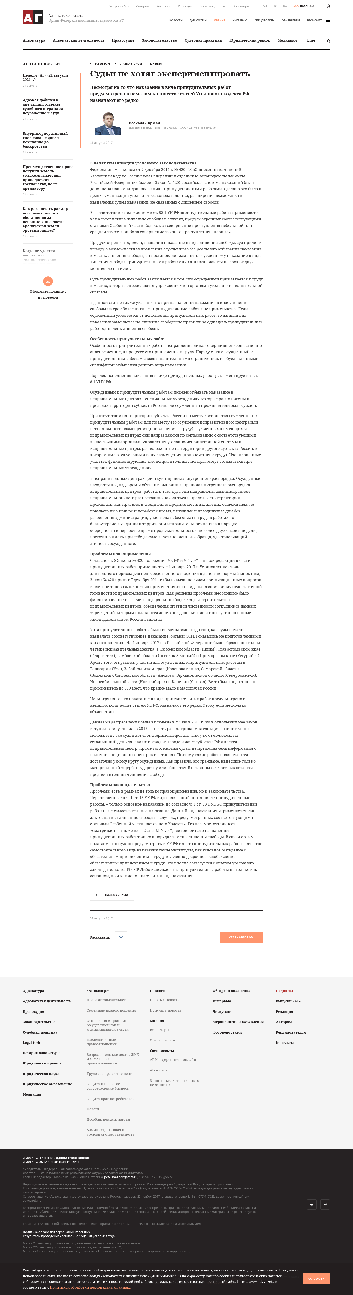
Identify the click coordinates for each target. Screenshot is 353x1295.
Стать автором (131, 63)
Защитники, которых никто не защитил (174, 1082)
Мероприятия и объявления (238, 1022)
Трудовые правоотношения (110, 1073)
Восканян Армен (144, 123)
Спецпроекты (264, 20)
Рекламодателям (212, 6)
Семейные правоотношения (111, 1010)
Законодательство (159, 40)
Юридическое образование (47, 1084)
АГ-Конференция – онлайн (173, 1059)
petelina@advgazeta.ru (120, 1177)
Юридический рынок (249, 40)
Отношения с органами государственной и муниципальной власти (108, 1025)
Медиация (287, 40)
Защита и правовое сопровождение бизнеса (108, 1086)
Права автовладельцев (106, 999)
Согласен (316, 1278)
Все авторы (241, 6)
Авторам (142, 6)
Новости (176, 20)
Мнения (219, 20)
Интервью (239, 20)
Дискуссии (198, 20)
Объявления (291, 20)
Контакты (163, 6)
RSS (285, 5)
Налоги (93, 1109)
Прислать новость (165, 1010)
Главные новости (165, 999)
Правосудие (123, 40)
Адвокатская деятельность (78, 40)
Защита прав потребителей (111, 1098)
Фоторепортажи (227, 1032)
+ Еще (309, 40)
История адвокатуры (42, 1053)
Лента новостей (41, 64)
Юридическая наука (41, 1073)
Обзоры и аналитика (231, 990)
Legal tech (31, 1042)
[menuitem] (34, 40)
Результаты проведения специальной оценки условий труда (69, 1236)
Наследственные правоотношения (102, 1041)
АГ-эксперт (159, 1070)
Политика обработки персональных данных (56, 1232)
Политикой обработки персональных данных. (90, 1287)
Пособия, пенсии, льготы (108, 1119)
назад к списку (116, 895)
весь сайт (314, 20)
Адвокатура (34, 40)
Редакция (185, 6)
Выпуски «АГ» (118, 6)
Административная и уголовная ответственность (110, 1131)
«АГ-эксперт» (98, 990)
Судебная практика (203, 40)
